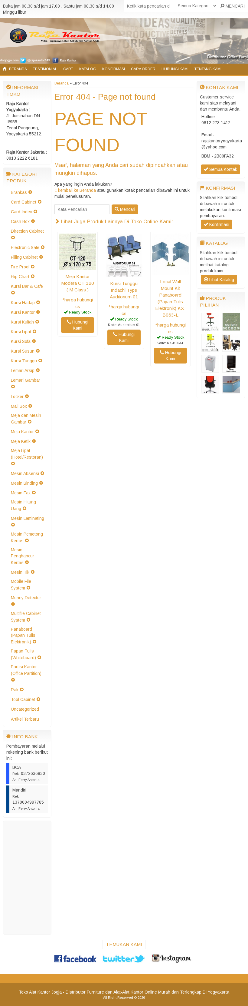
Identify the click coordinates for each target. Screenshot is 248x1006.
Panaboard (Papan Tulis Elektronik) (23, 635)
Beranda (17, 69)
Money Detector (26, 597)
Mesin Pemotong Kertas (27, 537)
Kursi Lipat (21, 331)
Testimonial (45, 69)
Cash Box (20, 221)
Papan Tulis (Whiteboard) (23, 654)
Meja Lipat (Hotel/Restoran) (27, 454)
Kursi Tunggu (24, 360)
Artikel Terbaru (25, 719)
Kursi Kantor (23, 312)
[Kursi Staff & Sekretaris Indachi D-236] (210, 327)
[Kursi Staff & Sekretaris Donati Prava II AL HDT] (210, 390)
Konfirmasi (113, 69)
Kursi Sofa (21, 341)
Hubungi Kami (175, 69)
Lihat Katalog (221, 279)
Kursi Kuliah (22, 322)
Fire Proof (20, 266)
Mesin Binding (24, 483)
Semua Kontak (222, 169)
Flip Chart (20, 276)
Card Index (21, 211)
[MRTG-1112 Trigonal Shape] (231, 390)
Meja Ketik (21, 441)
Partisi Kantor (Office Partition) (26, 670)
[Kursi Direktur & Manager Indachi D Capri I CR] (210, 348)
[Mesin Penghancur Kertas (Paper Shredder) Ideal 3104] (210, 369)
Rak (14, 689)
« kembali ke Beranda (75, 190)
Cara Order (143, 69)
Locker (17, 396)
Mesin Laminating (27, 518)
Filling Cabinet (24, 257)
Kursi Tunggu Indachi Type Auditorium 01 (124, 290)
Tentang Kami (207, 69)
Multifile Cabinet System (26, 617)
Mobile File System (21, 584)
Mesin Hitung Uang (23, 505)
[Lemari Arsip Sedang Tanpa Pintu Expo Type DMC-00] (231, 369)
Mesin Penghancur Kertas (22, 556)
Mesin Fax (21, 492)
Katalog (87, 69)
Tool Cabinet (23, 699)
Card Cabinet (23, 202)
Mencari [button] (127, 209)
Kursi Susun (22, 351)
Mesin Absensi (25, 473)
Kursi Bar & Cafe (27, 286)
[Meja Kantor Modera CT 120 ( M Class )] (77, 267)
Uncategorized (25, 709)
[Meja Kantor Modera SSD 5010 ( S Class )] (231, 327)
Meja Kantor (22, 431)
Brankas (19, 192)
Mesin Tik (20, 572)
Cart (68, 69)
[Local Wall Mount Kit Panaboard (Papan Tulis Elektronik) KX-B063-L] (170, 272)
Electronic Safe (25, 247)
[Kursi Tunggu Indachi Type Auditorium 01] (124, 274)
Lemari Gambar (25, 380)
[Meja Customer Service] (231, 348)
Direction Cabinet (27, 231)
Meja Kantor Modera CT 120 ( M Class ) (77, 283)
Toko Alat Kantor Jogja (40, 992)
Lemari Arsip (22, 370)
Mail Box (19, 406)
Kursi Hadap (23, 302)
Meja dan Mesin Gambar (26, 418)
